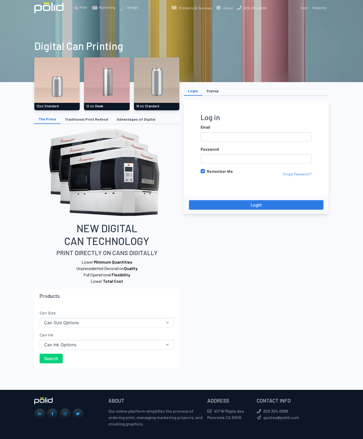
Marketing (106, 7)
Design (132, 7)
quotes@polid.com (281, 417)
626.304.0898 (254, 8)
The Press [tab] (47, 119)
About (227, 8)
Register (320, 8)
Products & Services (194, 8)
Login (256, 205)
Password (210, 149)
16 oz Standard (147, 106)
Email (205, 127)
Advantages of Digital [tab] (136, 119)
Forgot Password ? (297, 174)
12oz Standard (47, 106)
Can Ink (46, 335)
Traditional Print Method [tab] (86, 119)
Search (51, 358)
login (304, 8)
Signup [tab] (212, 90)
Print (83, 7)
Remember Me (220, 171)
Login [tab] (193, 90)
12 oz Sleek (94, 106)
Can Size (48, 313)
